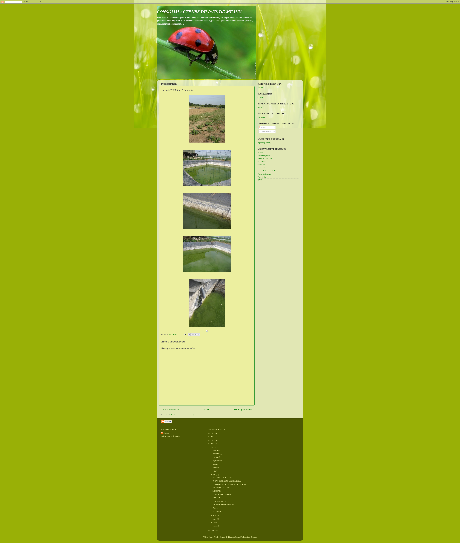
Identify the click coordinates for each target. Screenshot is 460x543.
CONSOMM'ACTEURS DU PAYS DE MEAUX (199, 12)
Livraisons (261, 117)
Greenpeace (261, 165)
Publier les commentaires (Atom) (182, 415)
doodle (260, 107)
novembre (216, 453)
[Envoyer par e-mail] (189, 334)
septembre (216, 460)
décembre (216, 450)
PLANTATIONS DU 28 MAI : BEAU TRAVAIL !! (230, 484)
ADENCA (261, 152)
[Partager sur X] (194, 334)
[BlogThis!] (191, 334)
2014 (213, 437)
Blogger (253, 537)
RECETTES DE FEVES (221, 487)
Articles (263, 127)
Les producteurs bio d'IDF (267, 171)
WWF (260, 180)
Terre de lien (262, 177)
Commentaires (265, 131)
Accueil (206, 409)
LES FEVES (217, 491)
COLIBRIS (262, 162)
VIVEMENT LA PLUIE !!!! (223, 477)
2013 (213, 440)
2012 (213, 443)
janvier (215, 526)
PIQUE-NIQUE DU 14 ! (221, 501)
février (215, 522)
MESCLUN (217, 511)
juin (214, 471)
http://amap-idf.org (264, 142)
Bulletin (260, 87)
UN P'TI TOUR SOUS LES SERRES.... (227, 481)
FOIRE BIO (217, 498)
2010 (213, 530)
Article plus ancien (242, 409)
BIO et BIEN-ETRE (265, 158)
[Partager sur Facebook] (196, 334)
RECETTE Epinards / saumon (223, 504)
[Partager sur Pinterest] (198, 334)
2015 (213, 433)
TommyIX (238, 537)
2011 (213, 447)
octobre (215, 457)
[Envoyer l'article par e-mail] (185, 334)
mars (215, 519)
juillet (215, 467)
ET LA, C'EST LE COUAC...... (224, 494)
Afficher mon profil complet (170, 436)
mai (214, 474)
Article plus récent (170, 409)
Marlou (166, 433)
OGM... (215, 508)
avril (215, 515)
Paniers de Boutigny (264, 174)
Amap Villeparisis (264, 155)
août (214, 464)
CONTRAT (262, 97)
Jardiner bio (262, 168)
